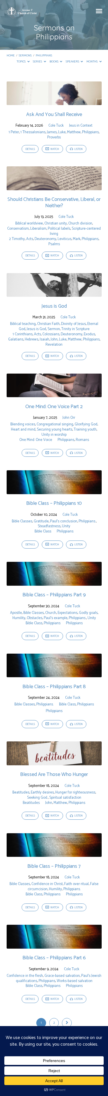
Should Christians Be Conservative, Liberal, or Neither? (54, 202)
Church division (80, 223)
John (54, 339)
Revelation (54, 345)
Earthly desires (42, 792)
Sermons (25, 55)
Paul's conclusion (63, 521)
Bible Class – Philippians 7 (54, 866)
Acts (29, 239)
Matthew (74, 132)
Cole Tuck (56, 126)
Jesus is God (54, 306)
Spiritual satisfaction (65, 798)
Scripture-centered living (75, 231)
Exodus (89, 334)
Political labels (59, 229)
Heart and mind (23, 430)
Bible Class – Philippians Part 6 (54, 958)
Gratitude (41, 521)
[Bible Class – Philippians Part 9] (54, 582)
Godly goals (88, 613)
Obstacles (34, 618)
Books (54, 61)
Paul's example (55, 618)
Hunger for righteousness (75, 792)
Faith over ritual (76, 884)
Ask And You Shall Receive (54, 114)
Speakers (73, 61)
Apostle (16, 613)
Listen (78, 149)
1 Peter (14, 132)
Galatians (15, 339)
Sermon (54, 329)
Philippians (44, 55)
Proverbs (54, 137)
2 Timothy (17, 239)
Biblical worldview (29, 223)
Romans (82, 440)
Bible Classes (22, 521)
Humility (18, 618)
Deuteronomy (45, 239)
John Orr (68, 418)
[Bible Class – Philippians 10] (54, 491)
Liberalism (38, 229)
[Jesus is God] (54, 293)
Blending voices (22, 424)
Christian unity (55, 223)
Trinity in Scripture (75, 329)
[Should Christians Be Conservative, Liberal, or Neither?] (54, 187)
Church (50, 613)
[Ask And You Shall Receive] (54, 102)
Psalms (54, 244)
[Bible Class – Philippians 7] (54, 853)
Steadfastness (49, 526)
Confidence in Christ (47, 884)
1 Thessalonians (33, 132)
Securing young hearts (54, 430)
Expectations (67, 613)
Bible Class (43, 531)
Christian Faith (48, 324)
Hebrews (31, 339)
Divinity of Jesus (73, 324)
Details (30, 149)
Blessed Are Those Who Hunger (54, 774)
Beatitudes (20, 792)
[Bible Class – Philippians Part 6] (54, 945)
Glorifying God (86, 424)
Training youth (85, 430)
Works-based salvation (74, 981)
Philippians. (87, 521)
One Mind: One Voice (35, 440)
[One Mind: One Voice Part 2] (54, 394)
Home (11, 55)
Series (38, 61)
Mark (76, 239)
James (52, 132)
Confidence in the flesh (25, 976)
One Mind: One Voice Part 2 (54, 406)
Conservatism (18, 229)
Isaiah (44, 339)
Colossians (50, 334)
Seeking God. (37, 798)
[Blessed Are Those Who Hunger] (54, 762)
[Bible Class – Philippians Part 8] (54, 674)
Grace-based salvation (62, 976)
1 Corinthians (23, 334)
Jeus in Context (80, 126)
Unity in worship (54, 435)
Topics (21, 61)
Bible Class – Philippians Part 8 (54, 686)
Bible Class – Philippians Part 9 (54, 595)
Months (92, 61)
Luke (62, 132)
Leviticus (64, 239)
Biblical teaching (23, 324)
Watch (54, 149)
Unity (66, 526)
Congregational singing (55, 424)
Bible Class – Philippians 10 (54, 503)
